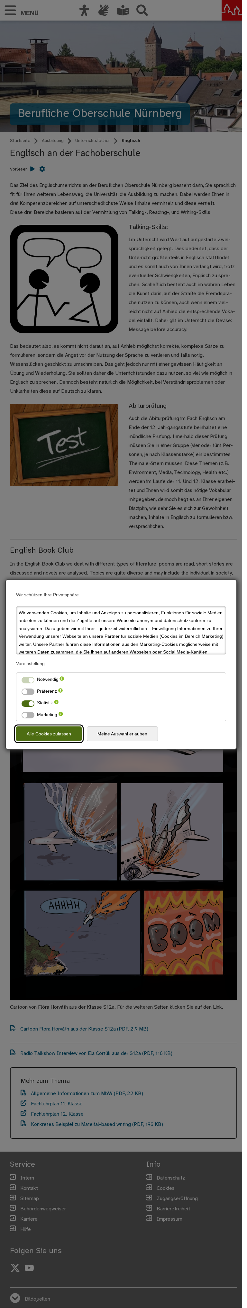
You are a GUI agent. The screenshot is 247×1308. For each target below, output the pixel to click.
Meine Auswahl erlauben (122, 733)
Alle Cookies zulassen (49, 733)
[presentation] (61, 679)
